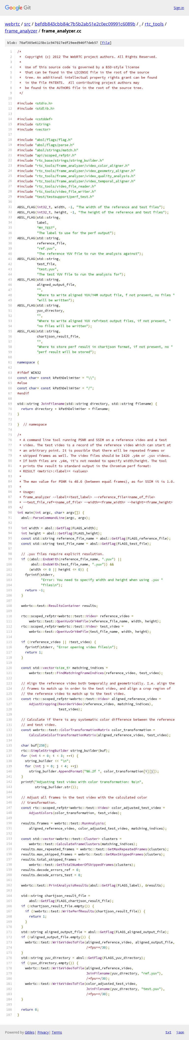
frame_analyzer (21, 31)
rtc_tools (154, 24)
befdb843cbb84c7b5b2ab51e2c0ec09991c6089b (85, 24)
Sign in (179, 7)
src (27, 24)
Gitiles (29, 1032)
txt (168, 1032)
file (106, 43)
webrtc (12, 24)
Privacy (43, 1032)
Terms (57, 1032)
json (180, 1032)
